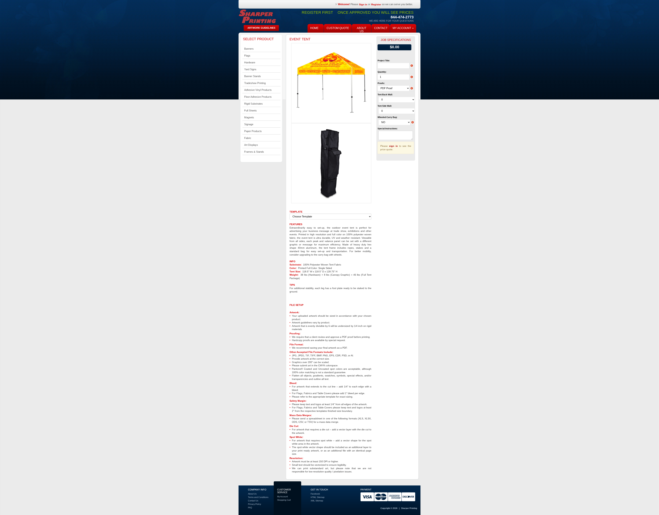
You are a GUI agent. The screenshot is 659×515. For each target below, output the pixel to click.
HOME (314, 28)
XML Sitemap (317, 501)
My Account (282, 496)
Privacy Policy (254, 504)
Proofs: (381, 83)
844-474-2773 (402, 17)
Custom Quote (338, 28)
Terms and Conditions (258, 497)
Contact (381, 28)
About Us (361, 30)
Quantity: (382, 72)
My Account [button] (402, 28)
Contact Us (253, 501)
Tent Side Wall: (385, 106)
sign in (393, 146)
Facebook (315, 494)
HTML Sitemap (318, 497)
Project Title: (384, 60)
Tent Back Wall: (385, 94)
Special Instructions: (388, 128)
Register (376, 4)
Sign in (363, 4)
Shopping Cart (284, 500)
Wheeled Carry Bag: (387, 117)
